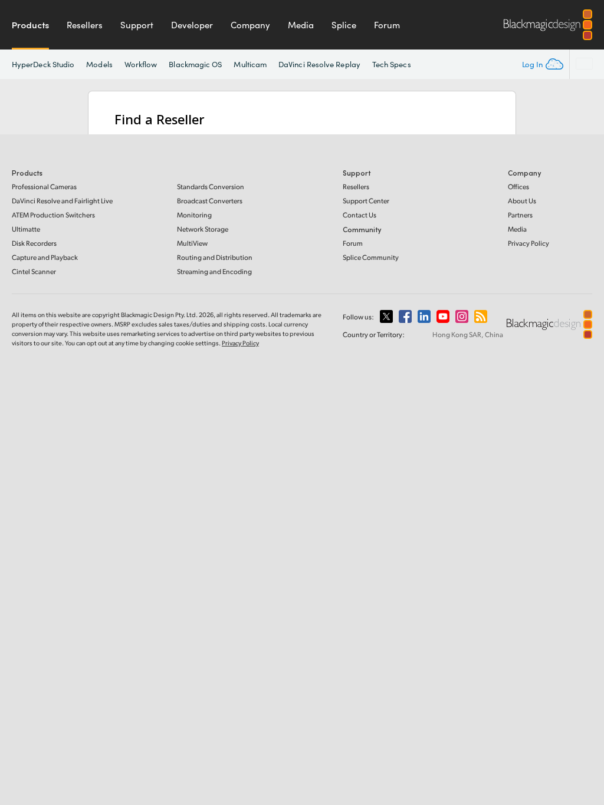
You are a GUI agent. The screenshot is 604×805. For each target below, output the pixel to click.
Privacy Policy (528, 243)
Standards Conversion (210, 186)
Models (99, 64)
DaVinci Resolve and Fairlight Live (62, 200)
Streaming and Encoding (214, 271)
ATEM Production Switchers (53, 214)
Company (250, 25)
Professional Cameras (44, 186)
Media (301, 25)
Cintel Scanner (34, 271)
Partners (520, 214)
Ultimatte (26, 229)
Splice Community (371, 257)
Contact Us (359, 214)
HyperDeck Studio (43, 64)
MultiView (192, 243)
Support (136, 25)
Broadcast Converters (209, 200)
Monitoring (194, 214)
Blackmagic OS (195, 64)
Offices (518, 186)
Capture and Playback (45, 257)
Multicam (250, 64)
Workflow (140, 64)
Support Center (366, 200)
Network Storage (202, 229)
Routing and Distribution (214, 257)
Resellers (85, 25)
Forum (387, 25)
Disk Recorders (34, 243)
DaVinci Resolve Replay (319, 64)
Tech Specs (391, 64)
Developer (192, 25)
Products (30, 25)
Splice (343, 25)
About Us (522, 200)
